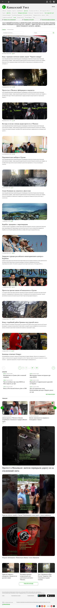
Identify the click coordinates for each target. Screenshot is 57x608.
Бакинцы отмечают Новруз (11, 354)
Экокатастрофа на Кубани (48, 19)
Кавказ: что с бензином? (10, 19)
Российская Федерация (17, 15)
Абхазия (4, 10)
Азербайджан (20, 10)
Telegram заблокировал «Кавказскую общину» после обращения (20, 557)
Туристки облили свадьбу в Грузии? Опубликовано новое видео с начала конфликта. (26, 515)
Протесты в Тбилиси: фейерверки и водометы (18, 90)
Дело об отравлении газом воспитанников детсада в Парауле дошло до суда (41, 390)
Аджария (9, 10)
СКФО (47, 15)
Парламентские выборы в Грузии (14, 157)
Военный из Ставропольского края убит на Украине (41, 382)
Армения (26, 10)
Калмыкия (30, 13)
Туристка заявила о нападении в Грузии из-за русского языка (9, 576)
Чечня (14, 17)
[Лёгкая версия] (8, 1)
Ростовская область (27, 15)
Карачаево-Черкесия (38, 13)
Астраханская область (34, 10)
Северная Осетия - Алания (39, 15)
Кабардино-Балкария (22, 13)
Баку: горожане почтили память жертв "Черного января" (22, 57)
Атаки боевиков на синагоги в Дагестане (16, 191)
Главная (4, 29)
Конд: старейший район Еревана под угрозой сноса (20, 322)
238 (36, 367)
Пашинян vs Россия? (29, 19)
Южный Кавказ (28, 17)
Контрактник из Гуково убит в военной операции (14, 376)
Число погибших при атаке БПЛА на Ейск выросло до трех (14, 382)
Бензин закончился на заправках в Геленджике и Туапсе (39, 418)
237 (32, 367)
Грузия (3, 13)
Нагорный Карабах (6, 15)
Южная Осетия (20, 17)
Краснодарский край (49, 13)
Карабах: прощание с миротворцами (15, 224)
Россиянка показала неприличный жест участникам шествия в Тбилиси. (26, 576)
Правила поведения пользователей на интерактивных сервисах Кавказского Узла (33, 602)
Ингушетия (14, 13)
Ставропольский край (7, 17)
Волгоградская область (45, 10)
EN (5, 1)
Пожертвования (30, 595)
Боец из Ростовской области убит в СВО (15, 388)
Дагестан (9, 13)
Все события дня (50, 394)
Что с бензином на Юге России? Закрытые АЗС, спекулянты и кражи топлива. (45, 576)
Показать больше (28, 583)
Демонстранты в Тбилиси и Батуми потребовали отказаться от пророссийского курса (14, 419)
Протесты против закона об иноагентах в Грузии (19, 290)
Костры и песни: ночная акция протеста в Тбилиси (20, 124)
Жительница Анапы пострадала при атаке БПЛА (40, 376)
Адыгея (14, 10)
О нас (3, 595)
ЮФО (34, 17)
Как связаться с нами (15, 595)
